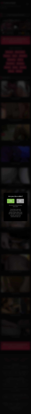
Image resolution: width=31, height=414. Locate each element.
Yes (10, 201)
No (20, 201)
